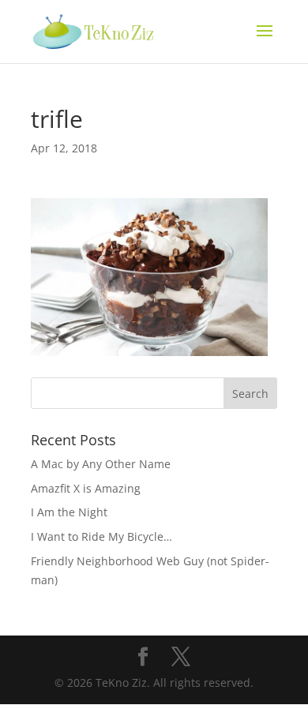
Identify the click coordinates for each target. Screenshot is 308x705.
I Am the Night (69, 511)
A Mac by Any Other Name (101, 463)
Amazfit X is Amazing (86, 488)
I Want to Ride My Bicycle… (101, 536)
